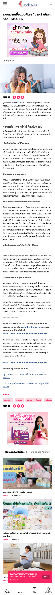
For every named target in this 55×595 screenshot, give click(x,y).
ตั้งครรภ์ (19, 400)
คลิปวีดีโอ (48, 592)
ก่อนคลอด (7, 400)
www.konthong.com (32, 326)
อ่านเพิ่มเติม (14, 579)
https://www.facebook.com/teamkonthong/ (25, 333)
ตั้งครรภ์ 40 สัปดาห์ (34, 400)
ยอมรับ (46, 576)
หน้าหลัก (7, 592)
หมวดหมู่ (20, 592)
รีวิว (34, 592)
